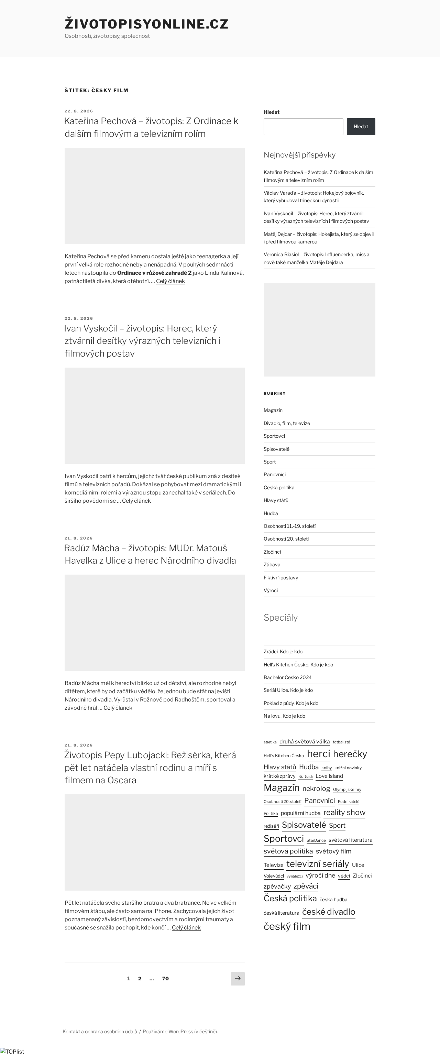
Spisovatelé (276, 449)
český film (287, 926)
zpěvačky (277, 886)
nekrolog (316, 788)
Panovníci (275, 474)
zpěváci (306, 886)
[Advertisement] (155, 196)
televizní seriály (317, 863)
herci (318, 754)
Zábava (272, 564)
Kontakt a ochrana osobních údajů (100, 1031)
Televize (274, 865)
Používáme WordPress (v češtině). (180, 1031)
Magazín (273, 410)
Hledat (271, 112)
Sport (270, 462)
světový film (334, 851)
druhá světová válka (304, 741)
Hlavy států (276, 500)
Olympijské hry (347, 789)
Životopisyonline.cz (147, 24)
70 (167, 978)
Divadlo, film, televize (287, 423)
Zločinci (272, 552)
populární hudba (301, 813)
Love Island (329, 776)
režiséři (271, 826)
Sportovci (274, 436)
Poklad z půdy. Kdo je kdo (291, 703)
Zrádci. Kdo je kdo (283, 651)
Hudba (271, 513)
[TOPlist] (12, 1051)
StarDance (316, 840)
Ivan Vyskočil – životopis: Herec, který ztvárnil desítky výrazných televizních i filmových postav (142, 341)
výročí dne (320, 875)
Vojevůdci (274, 876)
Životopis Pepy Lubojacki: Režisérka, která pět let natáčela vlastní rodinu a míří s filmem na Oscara (150, 767)
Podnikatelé (348, 801)
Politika (271, 813)
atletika (270, 742)
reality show (344, 812)
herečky (350, 754)
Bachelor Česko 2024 (288, 677)
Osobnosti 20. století (286, 539)
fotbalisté (341, 742)
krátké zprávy (280, 776)
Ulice (358, 865)
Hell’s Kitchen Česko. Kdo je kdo (298, 664)
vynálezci (295, 876)
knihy (326, 767)
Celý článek (170, 281)
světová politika (288, 851)
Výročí (271, 590)
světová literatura (351, 840)
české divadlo (328, 911)
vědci (344, 876)
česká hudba (334, 899)
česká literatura (281, 913)
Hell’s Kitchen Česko (284, 755)
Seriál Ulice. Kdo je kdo (288, 690)
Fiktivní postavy (281, 577)
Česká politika (279, 487)
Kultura (305, 776)
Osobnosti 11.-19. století (290, 526)
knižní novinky (348, 767)
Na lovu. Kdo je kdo (284, 716)
